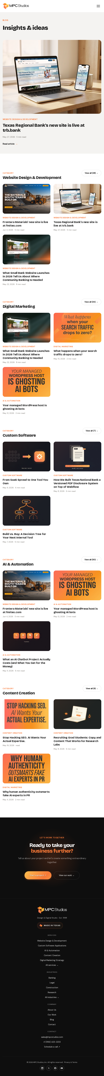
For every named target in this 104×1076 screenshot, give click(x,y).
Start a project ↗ (38, 875)
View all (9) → (92, 688)
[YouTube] (61, 1068)
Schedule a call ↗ (52, 1047)
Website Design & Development (52, 941)
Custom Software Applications (52, 945)
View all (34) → (91, 302)
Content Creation (52, 955)
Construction (52, 987)
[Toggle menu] (98, 6)
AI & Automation (52, 950)
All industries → (52, 997)
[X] (48, 1068)
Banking (52, 978)
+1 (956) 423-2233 (52, 1042)
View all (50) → (91, 559)
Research (52, 992)
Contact (52, 1024)
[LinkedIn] (42, 1068)
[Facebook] (55, 1068)
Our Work (52, 1015)
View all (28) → (91, 173)
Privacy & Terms (70, 1062)
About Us (52, 1010)
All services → (52, 965)
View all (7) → (92, 430)
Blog (52, 1019)
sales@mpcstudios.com (52, 1037)
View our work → (66, 875)
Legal (52, 982)
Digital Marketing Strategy (52, 960)
